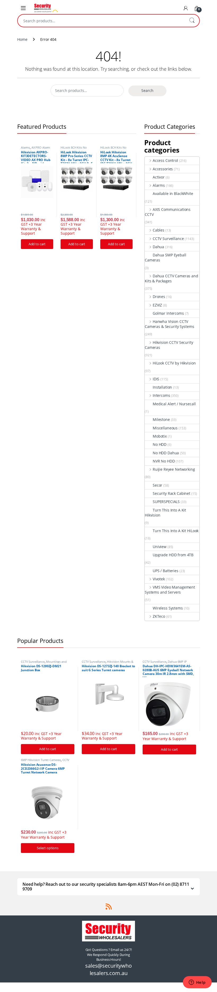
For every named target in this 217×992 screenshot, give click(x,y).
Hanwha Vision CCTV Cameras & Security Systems (169, 324)
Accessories (163, 168)
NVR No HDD (164, 461)
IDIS (156, 378)
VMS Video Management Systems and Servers (170, 590)
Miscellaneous (165, 427)
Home (22, 39)
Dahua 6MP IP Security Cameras (165, 663)
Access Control (165, 160)
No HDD (159, 444)
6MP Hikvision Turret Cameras (41, 760)
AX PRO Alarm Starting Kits (35, 149)
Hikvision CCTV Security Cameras (169, 345)
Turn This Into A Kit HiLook (175, 530)
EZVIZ (157, 305)
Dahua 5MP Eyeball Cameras (165, 257)
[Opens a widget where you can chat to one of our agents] (197, 982)
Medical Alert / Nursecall (174, 403)
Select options (47, 848)
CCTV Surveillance (168, 238)
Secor (157, 485)
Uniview (159, 546)
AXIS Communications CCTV (168, 212)
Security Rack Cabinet (171, 493)
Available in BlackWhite (173, 193)
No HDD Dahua (166, 452)
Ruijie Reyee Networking (174, 469)
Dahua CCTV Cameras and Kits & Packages (171, 278)
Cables (158, 230)
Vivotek (159, 578)
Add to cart (37, 244)
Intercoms (161, 395)
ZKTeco (159, 616)
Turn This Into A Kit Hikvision (165, 513)
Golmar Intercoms (168, 313)
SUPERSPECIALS (166, 501)
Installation (162, 387)
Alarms (25, 147)
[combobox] (101, 21)
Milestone (161, 419)
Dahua (158, 246)
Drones (159, 296)
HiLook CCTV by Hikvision (174, 363)
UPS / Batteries (165, 570)
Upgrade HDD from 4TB (173, 554)
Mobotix (160, 436)
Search (191, 21)
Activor (159, 177)
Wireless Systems (168, 608)
